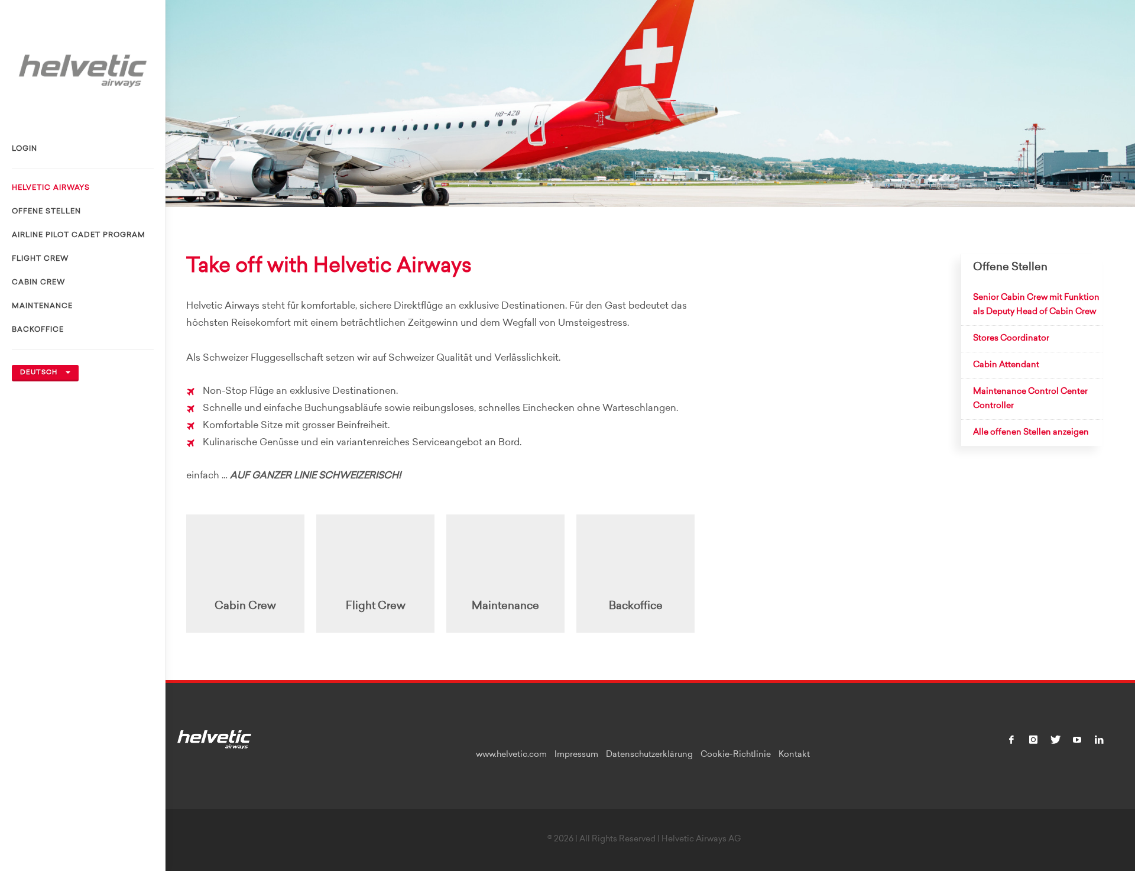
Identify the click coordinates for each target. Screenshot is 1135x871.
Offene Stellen (46, 211)
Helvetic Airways (51, 188)
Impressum (576, 755)
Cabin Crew (38, 282)
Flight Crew (40, 259)
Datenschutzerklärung (649, 755)
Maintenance (42, 306)
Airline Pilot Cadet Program (78, 235)
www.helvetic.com (511, 755)
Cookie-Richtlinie (736, 755)
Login (24, 149)
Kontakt (794, 755)
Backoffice (38, 329)
